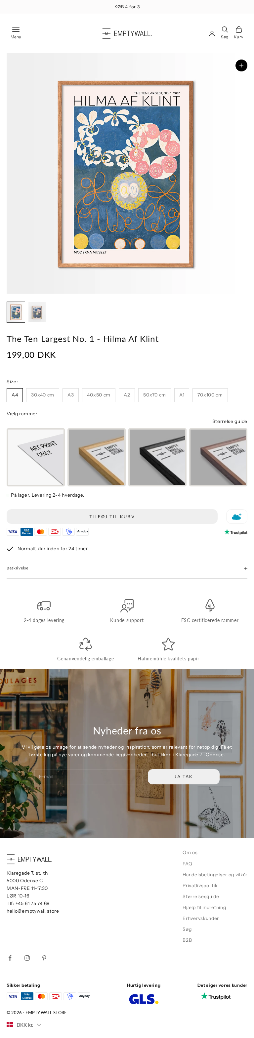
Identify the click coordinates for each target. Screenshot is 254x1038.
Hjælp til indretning (204, 907)
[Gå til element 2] (37, 312)
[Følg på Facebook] (10, 958)
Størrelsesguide (201, 896)
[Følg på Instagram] (27, 958)
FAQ (187, 864)
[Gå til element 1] (16, 312)
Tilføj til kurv (112, 516)
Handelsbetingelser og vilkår (215, 875)
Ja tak (183, 776)
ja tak (180, 1009)
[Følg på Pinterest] (44, 958)
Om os (190, 852)
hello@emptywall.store (33, 911)
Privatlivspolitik (200, 886)
